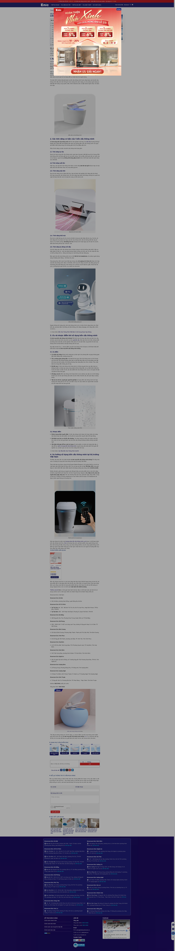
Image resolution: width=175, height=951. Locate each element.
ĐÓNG (119, 9)
